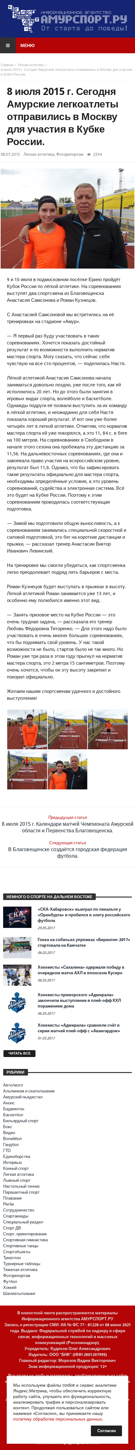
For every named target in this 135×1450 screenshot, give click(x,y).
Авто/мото (13, 1085)
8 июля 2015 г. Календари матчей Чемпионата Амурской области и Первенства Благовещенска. (67, 824)
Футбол (10, 1281)
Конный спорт (16, 1168)
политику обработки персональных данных (57, 1418)
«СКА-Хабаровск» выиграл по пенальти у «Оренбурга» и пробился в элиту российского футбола (84, 915)
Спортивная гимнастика (25, 1240)
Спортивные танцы (20, 1245)
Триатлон (12, 1257)
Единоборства (16, 1156)
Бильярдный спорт (21, 1120)
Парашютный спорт (21, 1192)
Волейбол (12, 1138)
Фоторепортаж (70, 154)
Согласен (106, 1430)
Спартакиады (15, 1216)
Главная (7, 65)
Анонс (9, 1103)
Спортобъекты (16, 1251)
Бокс (7, 1126)
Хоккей (9, 1287)
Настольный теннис (21, 1186)
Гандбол (11, 1144)
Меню (27, 45)
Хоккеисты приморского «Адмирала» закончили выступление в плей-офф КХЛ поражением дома (79, 1000)
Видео (9, 1132)
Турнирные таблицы (21, 1263)
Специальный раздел (23, 1222)
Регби (8, 1204)
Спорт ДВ (12, 1228)
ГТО (7, 1150)
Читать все (19, 1053)
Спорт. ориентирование (25, 1234)
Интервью (12, 1162)
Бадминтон (13, 1109)
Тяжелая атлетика (20, 1269)
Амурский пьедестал (23, 1097)
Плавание (12, 1198)
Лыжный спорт (16, 1180)
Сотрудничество (18, 1210)
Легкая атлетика (31, 65)
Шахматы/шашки (19, 1293)
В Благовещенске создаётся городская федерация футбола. (67, 849)
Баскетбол (13, 1114)
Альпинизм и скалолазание (29, 1091)
